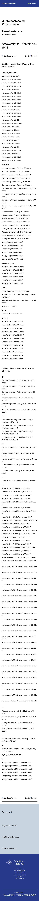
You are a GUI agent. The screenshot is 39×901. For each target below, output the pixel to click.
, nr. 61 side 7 (12, 280)
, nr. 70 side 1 (11, 120)
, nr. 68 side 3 (12, 256)
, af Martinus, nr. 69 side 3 (17, 779)
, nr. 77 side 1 (11, 140)
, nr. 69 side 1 (11, 117)
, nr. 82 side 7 (13, 342)
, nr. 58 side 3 (16, 168)
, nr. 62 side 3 (17, 182)
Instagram (7, 895)
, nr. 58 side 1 (11, 79)
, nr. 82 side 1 (11, 157)
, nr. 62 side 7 (12, 314)
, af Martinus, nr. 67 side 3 (17, 772)
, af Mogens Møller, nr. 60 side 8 (19, 530)
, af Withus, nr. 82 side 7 (17, 524)
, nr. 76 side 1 (11, 137)
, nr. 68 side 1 (11, 113)
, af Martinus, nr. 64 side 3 (17, 762)
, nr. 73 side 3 (16, 235)
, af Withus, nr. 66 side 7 (16, 551)
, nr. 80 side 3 (16, 215)
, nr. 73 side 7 (13, 332)
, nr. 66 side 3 (12, 249)
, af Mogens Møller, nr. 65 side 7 (19, 547)
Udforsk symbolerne (9, 848)
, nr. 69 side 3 (12, 259)
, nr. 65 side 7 (12, 283)
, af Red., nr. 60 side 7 (19, 557)
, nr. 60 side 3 (16, 175)
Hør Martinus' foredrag (10, 837)
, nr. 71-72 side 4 (17, 232)
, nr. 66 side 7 (12, 355)
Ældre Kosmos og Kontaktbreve (13, 22)
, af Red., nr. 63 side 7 (12, 755)
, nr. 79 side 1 (11, 147)
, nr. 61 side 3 (16, 178)
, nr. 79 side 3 (15, 212)
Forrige (13, 56)
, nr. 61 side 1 (11, 90)
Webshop (20, 895)
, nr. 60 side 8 (12, 277)
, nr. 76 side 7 (13, 267)
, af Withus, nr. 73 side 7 (16, 498)
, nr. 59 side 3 (16, 171)
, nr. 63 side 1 (11, 96)
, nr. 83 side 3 (16, 225)
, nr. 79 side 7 (13, 270)
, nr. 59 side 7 (12, 345)
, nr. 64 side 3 (12, 242)
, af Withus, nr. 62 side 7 (16, 541)
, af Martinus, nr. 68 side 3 (17, 776)
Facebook (33, 894)
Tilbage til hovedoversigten (12, 31)
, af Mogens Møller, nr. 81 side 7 (19, 520)
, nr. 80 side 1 (11, 150)
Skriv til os (19, 876)
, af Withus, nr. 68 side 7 (17, 492)
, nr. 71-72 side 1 (12, 123)
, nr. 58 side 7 (12, 321)
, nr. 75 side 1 (11, 133)
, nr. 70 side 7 (13, 328)
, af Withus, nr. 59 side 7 (16, 527)
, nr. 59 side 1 (11, 83)
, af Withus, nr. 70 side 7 (16, 495)
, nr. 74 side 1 (11, 130)
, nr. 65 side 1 (11, 103)
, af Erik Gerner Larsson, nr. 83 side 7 (19, 481)
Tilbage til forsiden (9, 34)
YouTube (13, 895)
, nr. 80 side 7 (13, 338)
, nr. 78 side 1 (11, 144)
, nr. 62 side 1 (11, 93)
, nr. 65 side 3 (12, 245)
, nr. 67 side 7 (12, 359)
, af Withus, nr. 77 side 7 (16, 508)
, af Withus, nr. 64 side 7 (16, 544)
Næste (27, 56)
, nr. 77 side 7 (13, 335)
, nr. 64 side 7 (12, 352)
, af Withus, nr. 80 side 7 (17, 517)
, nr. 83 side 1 (11, 160)
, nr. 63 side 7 (9, 306)
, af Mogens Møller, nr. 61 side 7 (19, 534)
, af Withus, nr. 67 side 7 (16, 554)
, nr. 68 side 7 (13, 325)
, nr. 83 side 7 (10, 76)
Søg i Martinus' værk (9, 826)
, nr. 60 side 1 (11, 86)
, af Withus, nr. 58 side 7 (16, 488)
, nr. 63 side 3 (16, 185)
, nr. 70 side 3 (16, 229)
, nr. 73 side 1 (11, 127)
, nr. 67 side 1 (11, 110)
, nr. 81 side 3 (15, 218)
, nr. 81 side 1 (11, 154)
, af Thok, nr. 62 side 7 (15, 537)
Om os (4, 894)
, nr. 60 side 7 (16, 291)
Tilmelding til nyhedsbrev (15, 894)
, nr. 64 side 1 (11, 100)
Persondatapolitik (30, 895)
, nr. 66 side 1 (11, 106)
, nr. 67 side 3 (12, 252)
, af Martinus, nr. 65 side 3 (17, 766)
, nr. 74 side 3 (16, 239)
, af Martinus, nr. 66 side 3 (17, 769)
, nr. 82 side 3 (16, 222)
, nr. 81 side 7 (13, 273)
